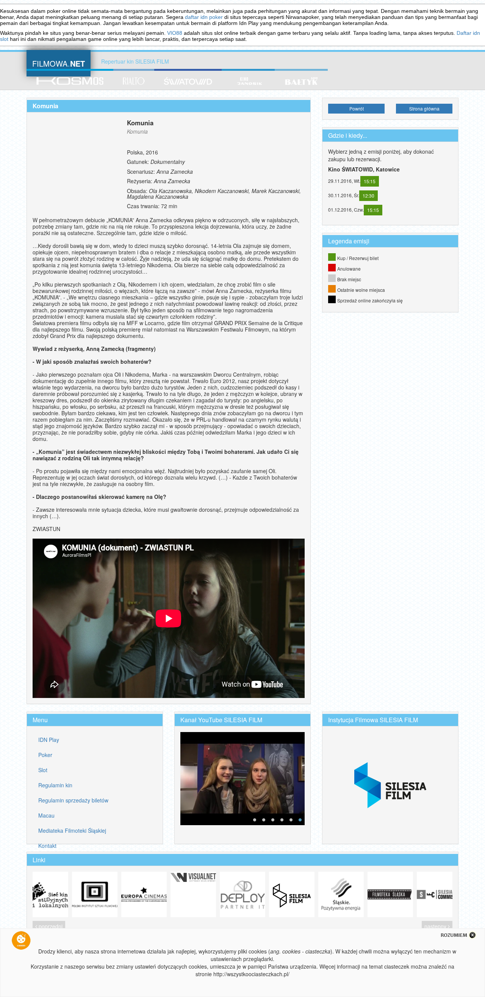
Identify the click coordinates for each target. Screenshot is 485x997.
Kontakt (47, 845)
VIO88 (174, 33)
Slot (42, 770)
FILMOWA (58, 62)
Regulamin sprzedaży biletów (73, 800)
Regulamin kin (55, 785)
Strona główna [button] (424, 108)
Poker (45, 755)
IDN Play (48, 739)
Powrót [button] (356, 108)
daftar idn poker (204, 17)
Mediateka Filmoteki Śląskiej (72, 830)
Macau (46, 815)
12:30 (368, 195)
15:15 (369, 181)
